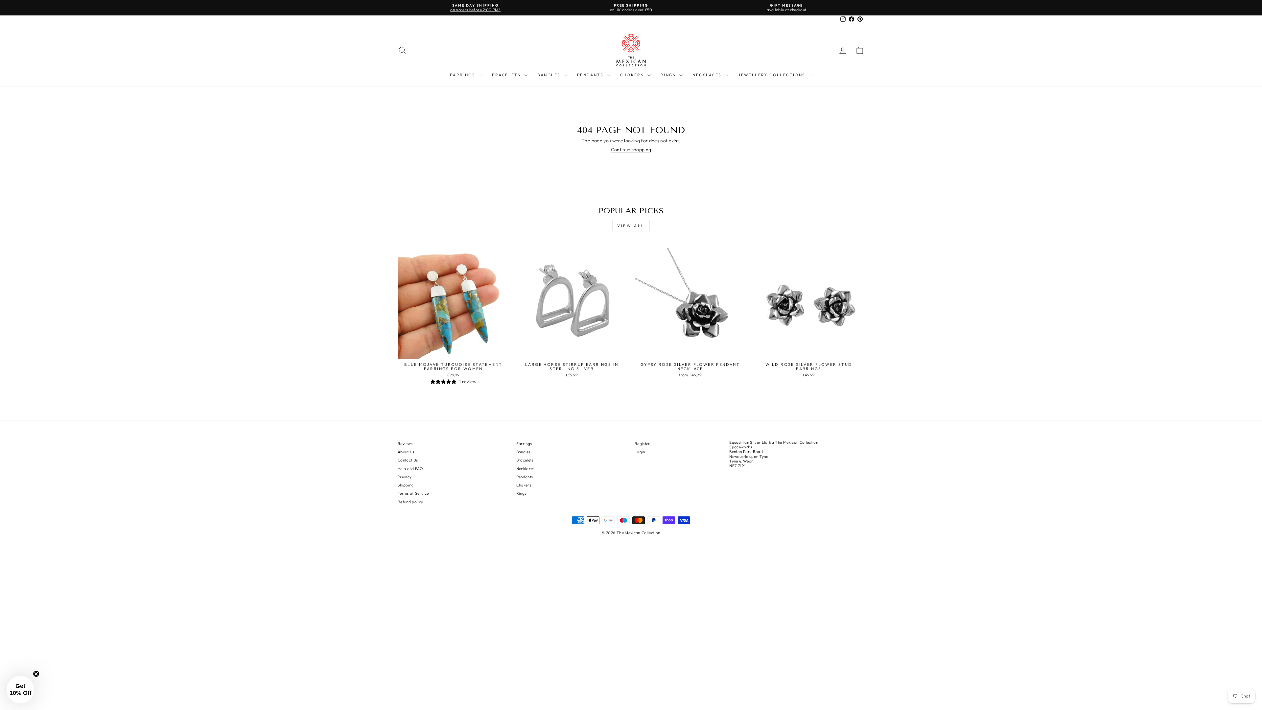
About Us (406, 451)
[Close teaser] (36, 674)
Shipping (406, 485)
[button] (20, 689)
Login (640, 451)
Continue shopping (631, 150)
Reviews (405, 443)
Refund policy (410, 501)
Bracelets (507, 74)
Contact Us (408, 460)
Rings (669, 74)
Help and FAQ (410, 468)
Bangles (549, 74)
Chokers (633, 74)
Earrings (463, 74)
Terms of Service (413, 493)
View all (631, 225)
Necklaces (707, 74)
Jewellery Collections (772, 74)
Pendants (591, 74)
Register (642, 443)
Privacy (404, 476)
